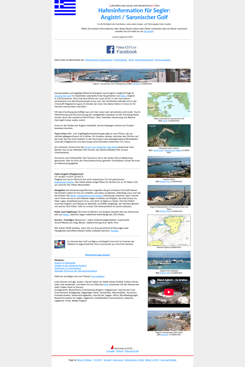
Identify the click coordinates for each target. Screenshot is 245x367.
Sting (165, 121)
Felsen (66, 214)
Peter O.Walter (84, 360)
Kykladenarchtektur (64, 182)
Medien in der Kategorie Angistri (70, 265)
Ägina (123, 96)
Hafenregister (120, 60)
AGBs (141, 360)
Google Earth (158, 150)
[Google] (110, 351)
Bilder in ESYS (152, 360)
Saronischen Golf (63, 96)
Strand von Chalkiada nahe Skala (101, 147)
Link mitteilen (97, 276)
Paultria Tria (164, 181)
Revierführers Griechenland (99, 60)
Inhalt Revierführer (144, 60)
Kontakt (115, 231)
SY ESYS (98, 360)
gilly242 (136, 84)
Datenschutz (131, 360)
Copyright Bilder (168, 360)
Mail (106, 284)
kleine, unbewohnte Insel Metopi (86, 196)
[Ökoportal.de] (131, 351)
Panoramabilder (163, 60)
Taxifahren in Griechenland (67, 268)
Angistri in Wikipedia (64, 263)
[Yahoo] (119, 351)
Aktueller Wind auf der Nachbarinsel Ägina (75, 271)
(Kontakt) (148, 31)
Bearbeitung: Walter (173, 150)
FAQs (131, 60)
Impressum (118, 360)
